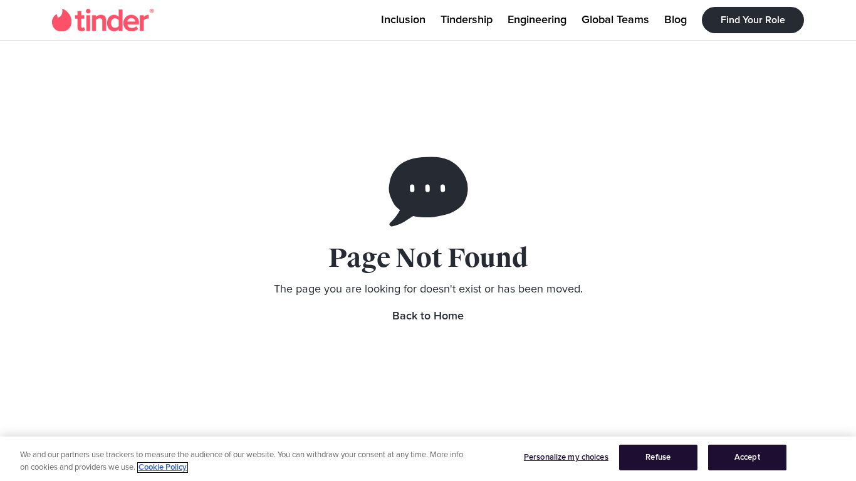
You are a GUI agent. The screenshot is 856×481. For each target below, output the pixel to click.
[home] (103, 20)
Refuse (658, 457)
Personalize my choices (566, 457)
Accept (747, 457)
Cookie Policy (162, 467)
